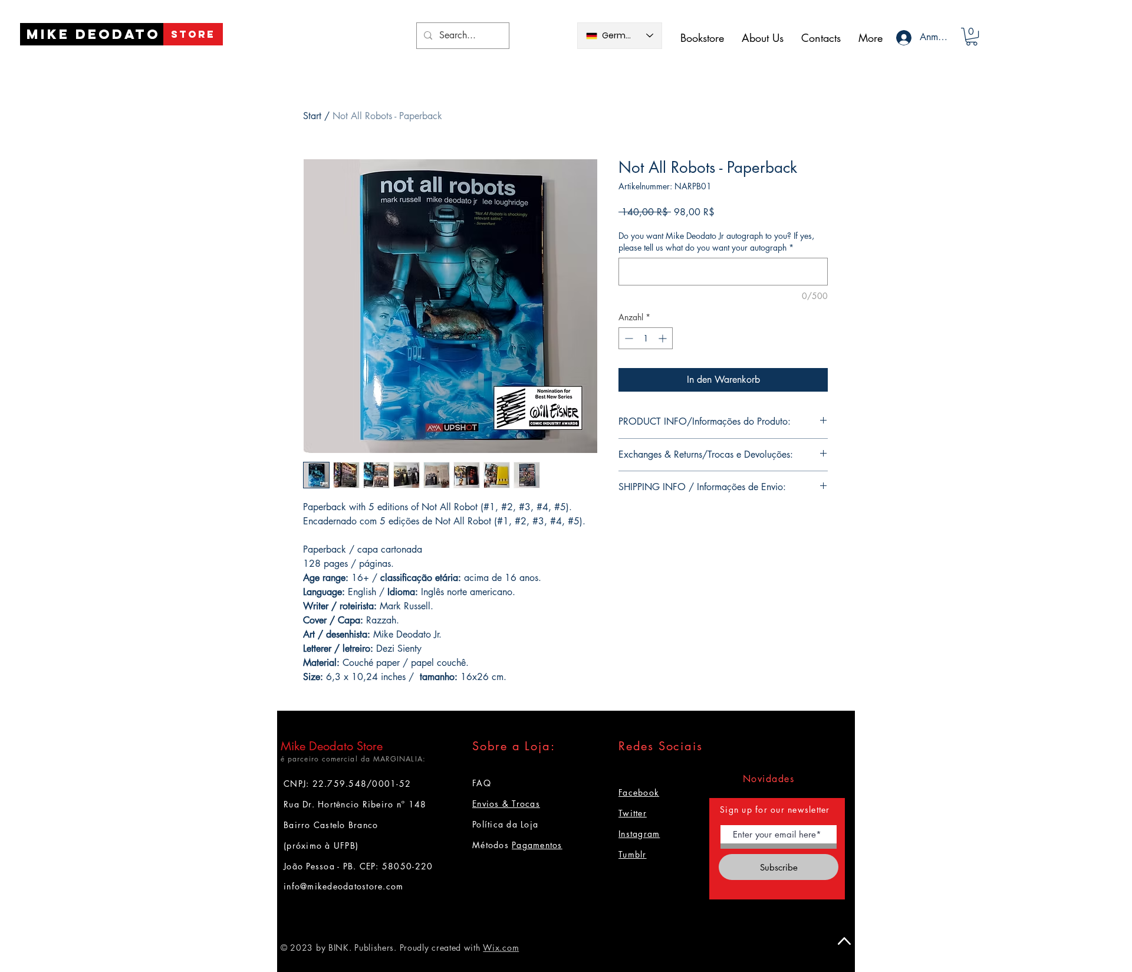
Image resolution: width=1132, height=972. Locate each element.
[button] (971, 36)
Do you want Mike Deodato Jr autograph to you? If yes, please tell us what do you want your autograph (716, 241)
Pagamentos (537, 844)
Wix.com (501, 947)
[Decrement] (627, 338)
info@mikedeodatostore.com (344, 886)
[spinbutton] (645, 338)
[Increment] (663, 338)
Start (312, 116)
